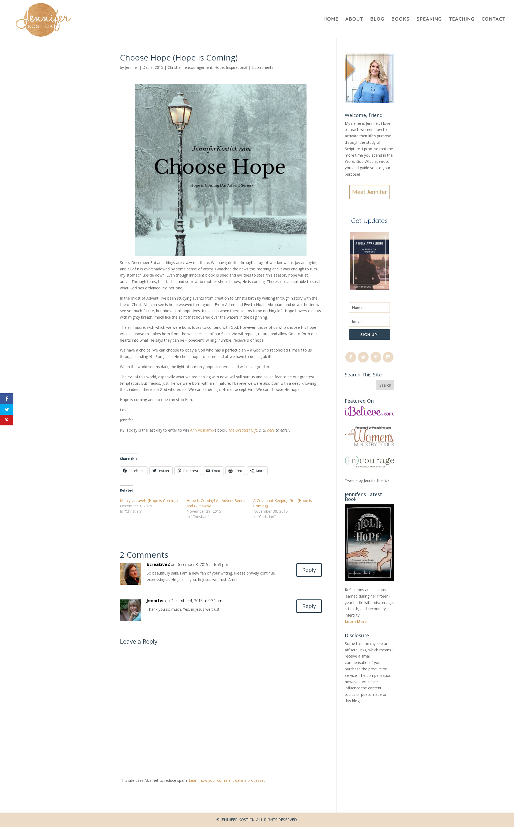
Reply (309, 569)
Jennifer (131, 67)
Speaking (429, 19)
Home (330, 19)
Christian (175, 67)
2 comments (262, 67)
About (354, 19)
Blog (377, 19)
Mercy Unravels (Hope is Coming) (149, 500)
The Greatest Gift (242, 430)
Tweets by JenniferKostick (367, 480)
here (271, 430)
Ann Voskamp (201, 430)
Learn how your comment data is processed (227, 780)
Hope (219, 67)
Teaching (462, 19)
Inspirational (236, 67)
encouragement (198, 67)
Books (400, 19)
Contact (493, 19)
